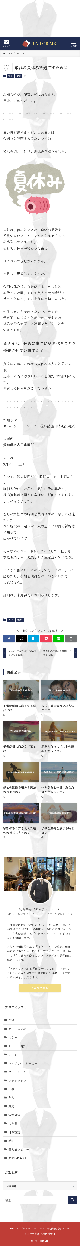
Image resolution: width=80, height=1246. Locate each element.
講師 (11, 1141)
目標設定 (14, 1132)
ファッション (17, 1072)
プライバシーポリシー (32, 1228)
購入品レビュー (18, 1149)
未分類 (12, 1123)
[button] (9, 638)
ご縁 (11, 1020)
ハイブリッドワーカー (23, 1063)
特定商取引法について (58, 1228)
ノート (12, 1054)
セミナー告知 (17, 1046)
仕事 (11, 1089)
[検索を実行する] (72, 1200)
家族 (18, 76)
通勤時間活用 (17, 1158)
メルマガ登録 (40, 988)
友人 (10, 76)
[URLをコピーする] (71, 638)
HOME (14, 1228)
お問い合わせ (48, 1233)
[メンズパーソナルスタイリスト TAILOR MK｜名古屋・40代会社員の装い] (40, 43)
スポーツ (14, 1037)
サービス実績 (17, 1029)
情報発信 (14, 1115)
